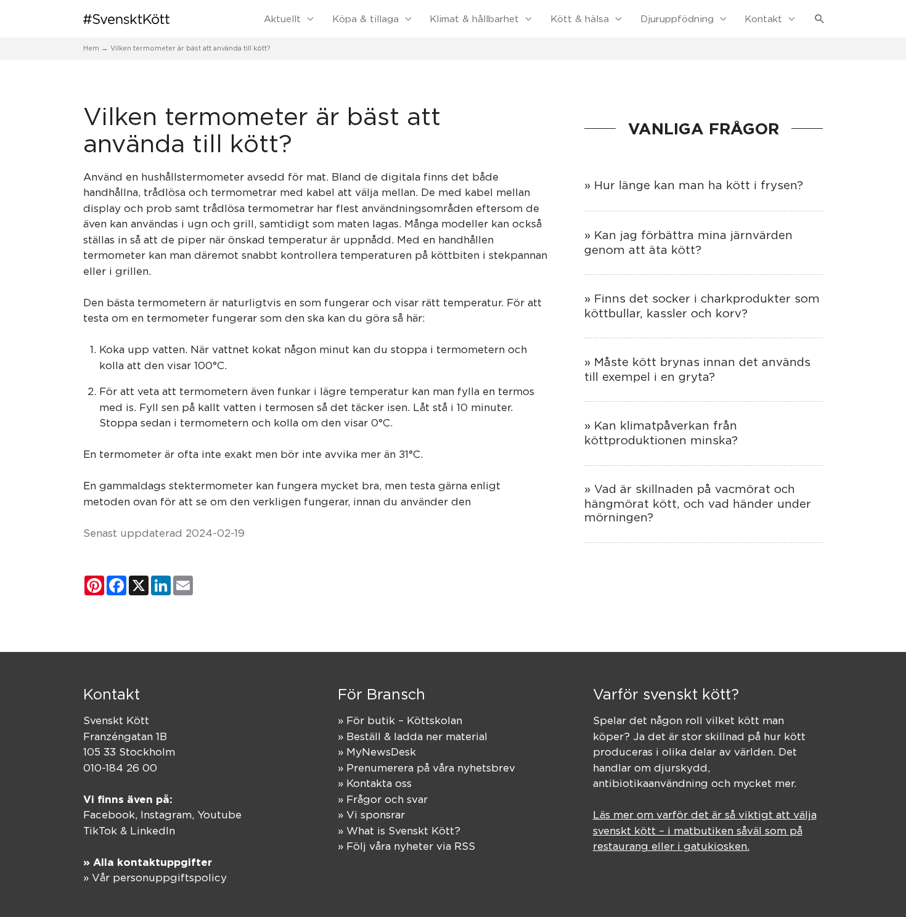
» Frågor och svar (383, 799)
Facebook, (112, 814)
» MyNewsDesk (377, 751)
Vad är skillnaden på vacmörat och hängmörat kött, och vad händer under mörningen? (697, 503)
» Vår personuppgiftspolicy (155, 877)
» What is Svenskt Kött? (399, 830)
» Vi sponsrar (371, 814)
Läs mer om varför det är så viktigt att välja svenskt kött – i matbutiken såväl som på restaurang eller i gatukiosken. (705, 830)
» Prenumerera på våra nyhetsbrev (426, 767)
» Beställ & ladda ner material (413, 736)
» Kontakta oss (375, 783)
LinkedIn (152, 830)
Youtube (219, 814)
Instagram (166, 814)
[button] (820, 19)
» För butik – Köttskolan (400, 720)
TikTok (100, 830)
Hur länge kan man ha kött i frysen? (698, 185)
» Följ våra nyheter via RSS (406, 846)
